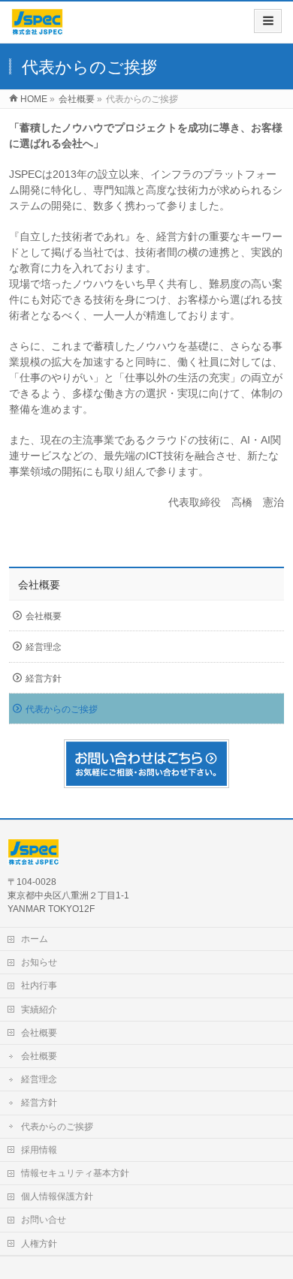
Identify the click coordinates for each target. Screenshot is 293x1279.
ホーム (34, 939)
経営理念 (44, 647)
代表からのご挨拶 (62, 709)
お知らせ (39, 962)
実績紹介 (39, 1009)
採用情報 (39, 1150)
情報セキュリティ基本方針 (75, 1173)
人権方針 (39, 1243)
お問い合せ (43, 1219)
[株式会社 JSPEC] (37, 27)
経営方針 (44, 678)
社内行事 (39, 985)
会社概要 (39, 585)
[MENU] (268, 21)
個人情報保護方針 (57, 1196)
